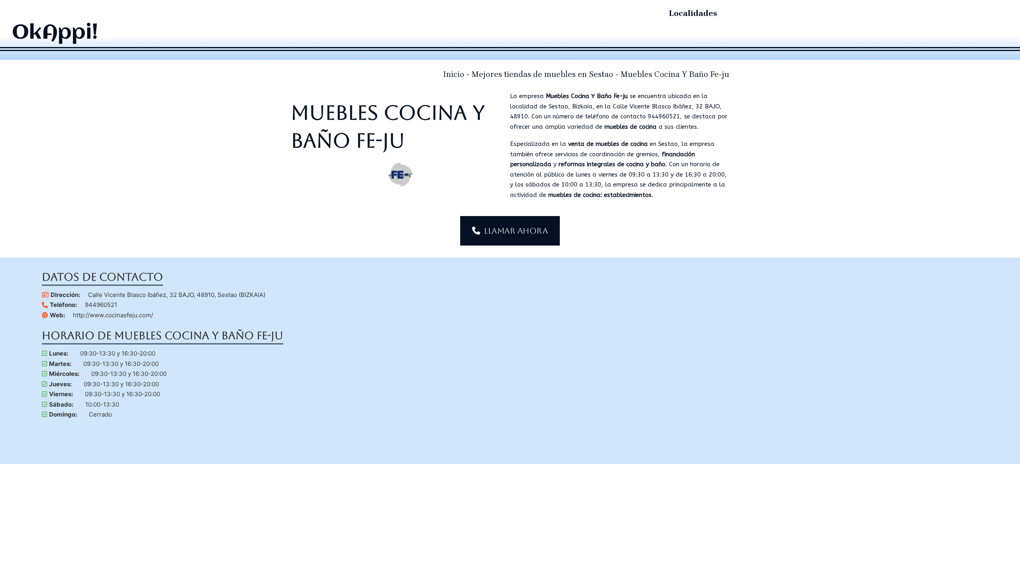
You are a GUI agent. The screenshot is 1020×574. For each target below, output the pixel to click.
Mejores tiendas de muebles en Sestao (542, 74)
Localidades (693, 13)
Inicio (453, 74)
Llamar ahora (516, 231)
